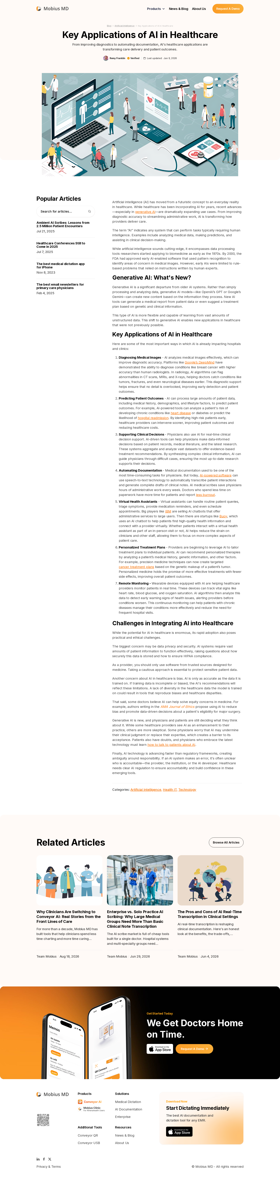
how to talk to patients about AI (171, 745)
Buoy (223, 516)
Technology (187, 790)
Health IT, (170, 790)
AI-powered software (216, 475)
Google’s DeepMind (199, 362)
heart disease (181, 413)
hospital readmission (153, 418)
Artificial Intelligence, (146, 790)
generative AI (145, 212)
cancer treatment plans (136, 567)
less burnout (205, 495)
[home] (52, 8)
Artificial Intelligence (124, 25)
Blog (109, 25)
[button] (156, 8)
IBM (168, 511)
